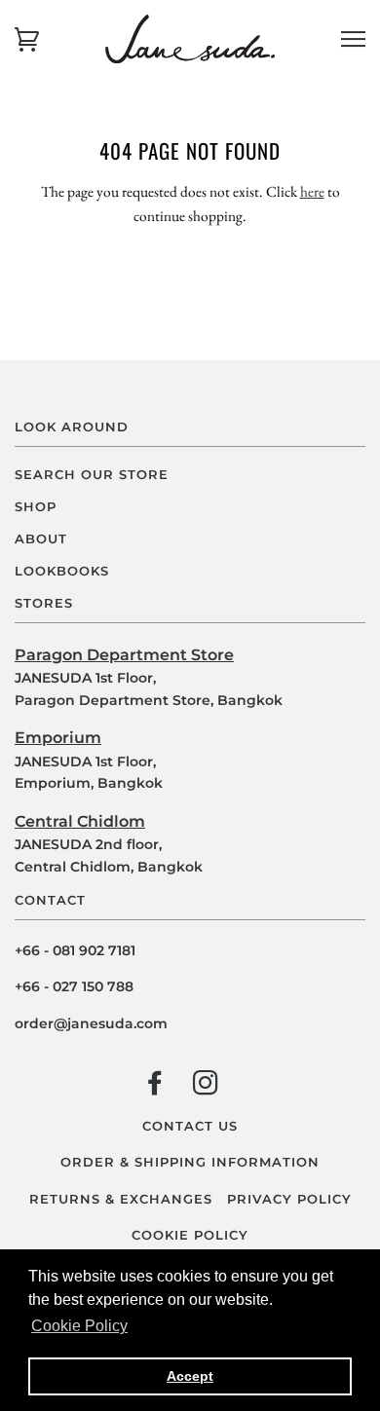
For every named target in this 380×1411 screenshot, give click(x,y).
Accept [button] (190, 1376)
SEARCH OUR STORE (92, 474)
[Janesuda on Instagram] (206, 1087)
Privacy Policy (289, 1199)
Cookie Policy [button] (79, 1326)
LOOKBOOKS (62, 571)
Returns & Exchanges (120, 1199)
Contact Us (190, 1126)
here (312, 191)
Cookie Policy (190, 1235)
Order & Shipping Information (190, 1162)
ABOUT (41, 539)
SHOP (36, 507)
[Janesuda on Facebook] (155, 1087)
